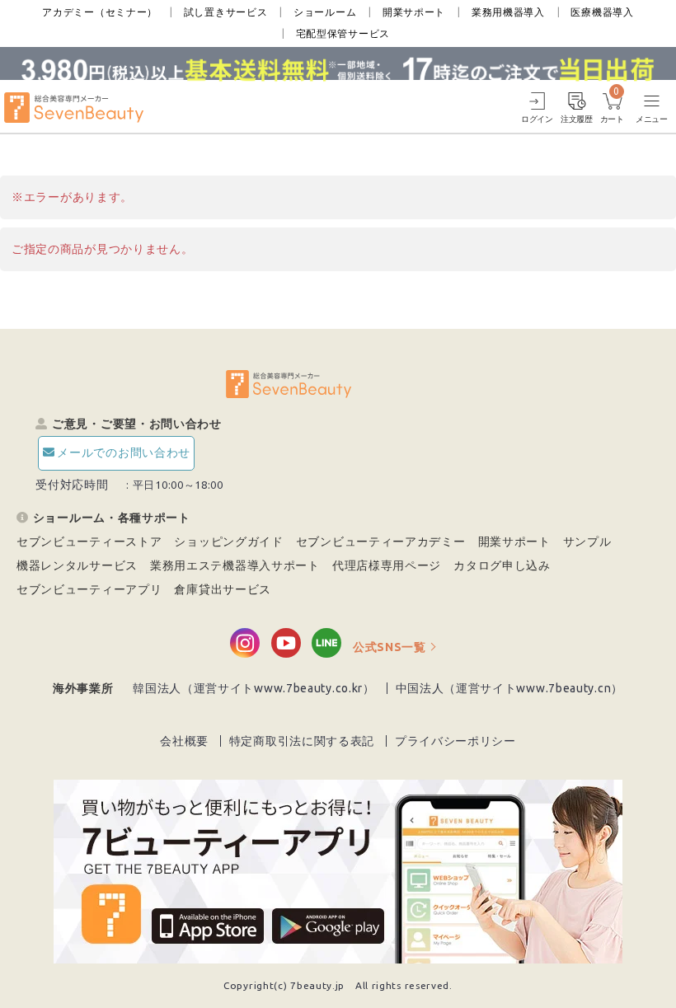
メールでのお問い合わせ (123, 452)
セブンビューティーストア (89, 541)
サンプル (587, 541)
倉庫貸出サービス (222, 589)
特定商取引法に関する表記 (301, 741)
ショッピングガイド (228, 541)
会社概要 (184, 741)
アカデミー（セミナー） (99, 12)
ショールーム (324, 12)
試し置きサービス (226, 12)
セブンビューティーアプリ (89, 589)
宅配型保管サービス (343, 33)
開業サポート (414, 12)
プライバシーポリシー (455, 741)
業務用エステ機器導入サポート (235, 565)
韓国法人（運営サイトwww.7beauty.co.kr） (254, 688)
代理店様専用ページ (386, 565)
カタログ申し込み (502, 565)
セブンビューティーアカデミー (381, 541)
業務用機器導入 (508, 12)
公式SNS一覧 (389, 647)
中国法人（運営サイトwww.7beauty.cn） (510, 688)
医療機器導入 (601, 12)
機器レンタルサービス (77, 565)
